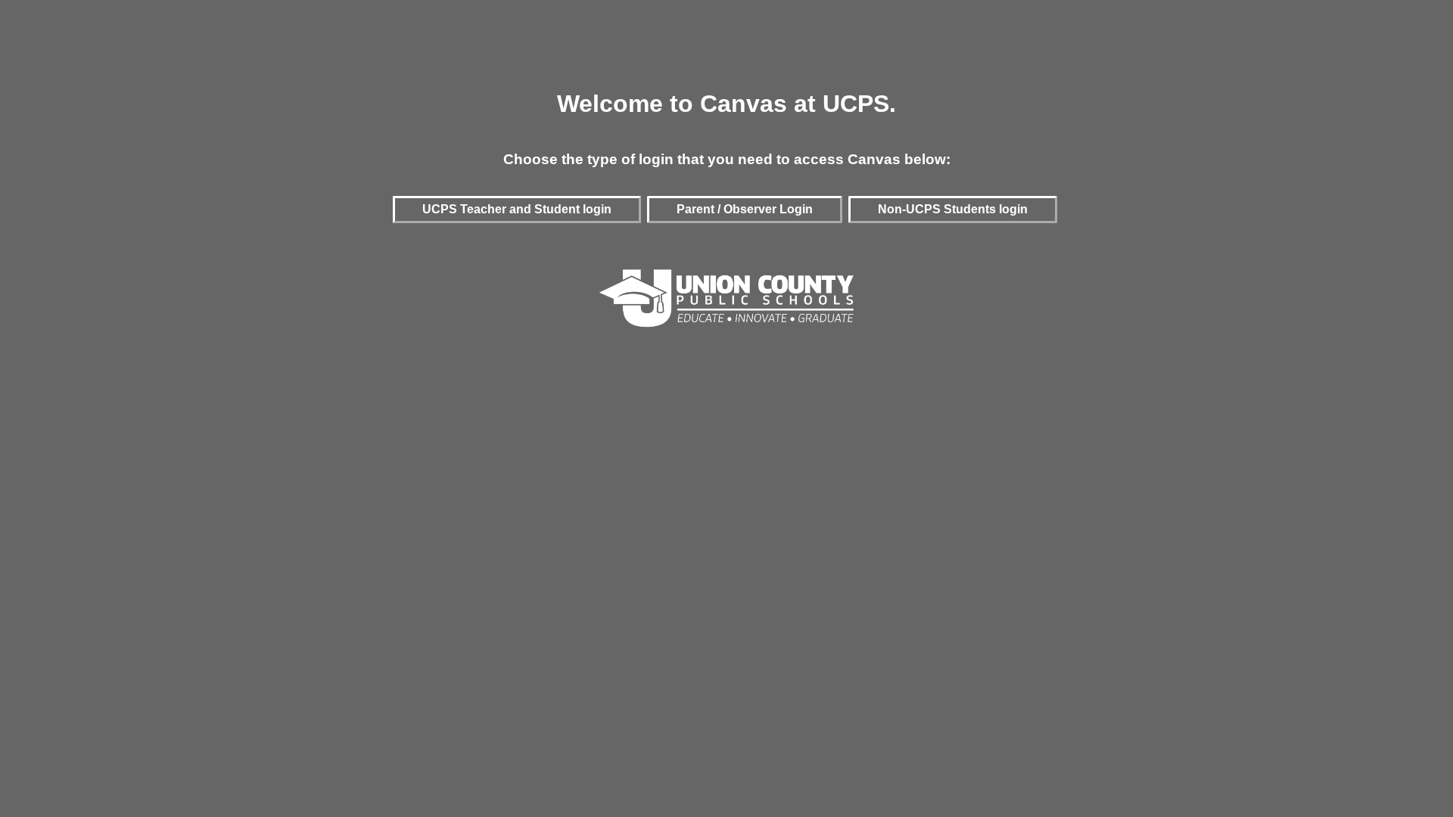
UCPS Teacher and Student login (516, 209)
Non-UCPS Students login (953, 209)
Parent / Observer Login (745, 209)
